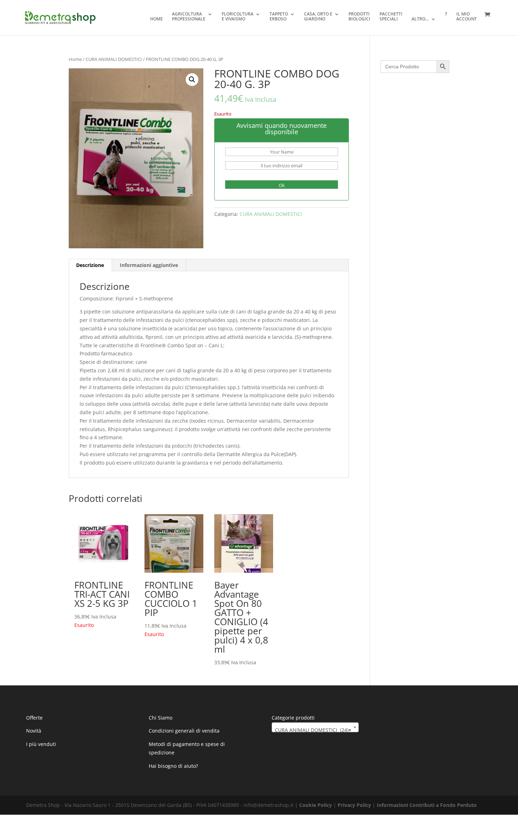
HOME (156, 19)
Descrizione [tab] (90, 265)
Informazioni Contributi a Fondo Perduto (427, 805)
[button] (192, 79)
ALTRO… (420, 19)
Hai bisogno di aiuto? (173, 766)
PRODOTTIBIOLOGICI (359, 17)
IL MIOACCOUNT (466, 17)
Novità (33, 730)
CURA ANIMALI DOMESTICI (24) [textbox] (313, 730)
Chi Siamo (160, 717)
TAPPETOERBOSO (279, 17)
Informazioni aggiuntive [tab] (149, 265)
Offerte (34, 717)
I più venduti (41, 744)
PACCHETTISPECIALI (391, 17)
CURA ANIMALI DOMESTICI (114, 59)
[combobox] (315, 727)
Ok (282, 185)
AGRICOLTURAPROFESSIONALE (188, 17)
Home (75, 59)
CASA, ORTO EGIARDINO (318, 17)
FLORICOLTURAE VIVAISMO (237, 17)
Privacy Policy (354, 805)
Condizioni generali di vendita (184, 730)
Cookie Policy (315, 805)
